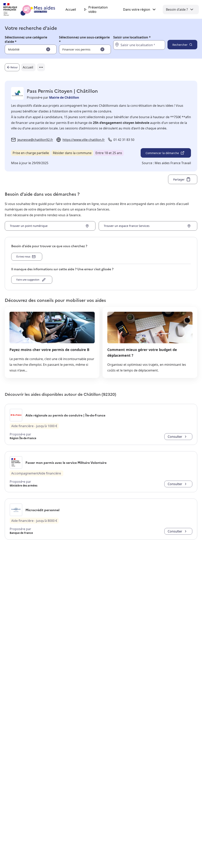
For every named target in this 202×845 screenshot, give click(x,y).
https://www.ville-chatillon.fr (84, 140)
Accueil (70, 9)
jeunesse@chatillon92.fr (35, 140)
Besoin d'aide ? (177, 9)
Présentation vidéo (98, 9)
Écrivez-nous (23, 256)
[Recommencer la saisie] (48, 49)
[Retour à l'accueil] (32, 9)
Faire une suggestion (28, 279)
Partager (179, 179)
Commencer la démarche (162, 153)
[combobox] (134, 45)
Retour (14, 67)
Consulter (175, 436)
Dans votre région (136, 9)
